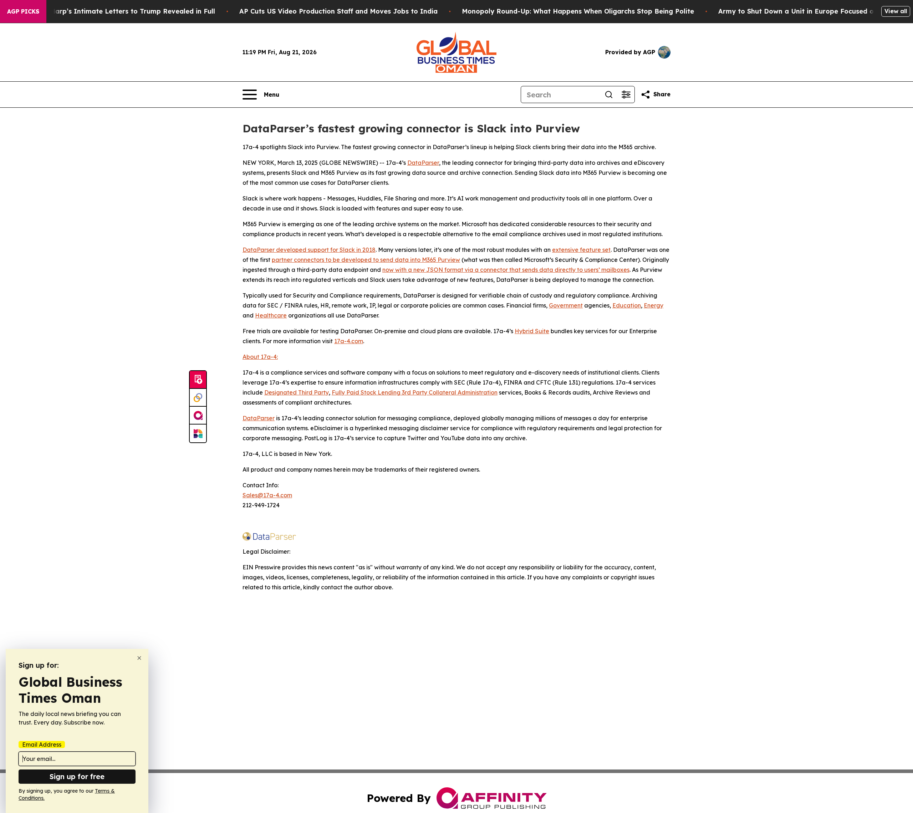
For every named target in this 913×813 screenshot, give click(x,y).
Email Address (41, 744)
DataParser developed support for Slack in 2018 (309, 249)
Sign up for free (77, 776)
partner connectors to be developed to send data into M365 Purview (366, 259)
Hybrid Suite (532, 331)
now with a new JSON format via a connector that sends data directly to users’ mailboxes (505, 269)
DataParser (423, 162)
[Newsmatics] (198, 433)
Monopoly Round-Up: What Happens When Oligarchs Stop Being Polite (578, 11)
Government (566, 305)
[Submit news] (198, 380)
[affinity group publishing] (198, 416)
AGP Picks (23, 11)
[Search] (608, 94)
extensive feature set (581, 249)
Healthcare (271, 315)
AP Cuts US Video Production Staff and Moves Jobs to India (338, 11)
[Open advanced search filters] (625, 94)
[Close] (139, 658)
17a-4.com (348, 341)
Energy (653, 305)
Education (626, 305)
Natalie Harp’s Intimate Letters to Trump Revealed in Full (119, 11)
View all (895, 11)
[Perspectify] (198, 398)
